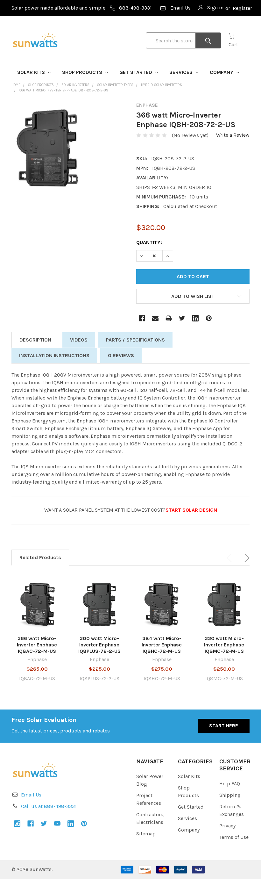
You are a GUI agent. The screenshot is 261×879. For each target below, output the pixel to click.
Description (35, 340)
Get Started (136, 72)
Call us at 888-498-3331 (49, 806)
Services (181, 72)
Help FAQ (229, 784)
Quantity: (149, 242)
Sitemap (146, 834)
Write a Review (233, 135)
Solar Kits (31, 72)
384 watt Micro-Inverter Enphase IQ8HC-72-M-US (162, 644)
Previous (230, 558)
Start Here (223, 726)
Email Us (180, 8)
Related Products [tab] (40, 557)
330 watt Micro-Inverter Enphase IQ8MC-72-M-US (224, 644)
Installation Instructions (54, 355)
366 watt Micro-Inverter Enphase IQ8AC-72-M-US (37, 644)
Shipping (230, 795)
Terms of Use (234, 837)
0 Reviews (121, 355)
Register (242, 8)
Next (245, 558)
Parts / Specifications (135, 340)
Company (222, 72)
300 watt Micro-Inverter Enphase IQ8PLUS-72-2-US (99, 644)
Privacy (227, 826)
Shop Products (82, 72)
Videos (79, 340)
